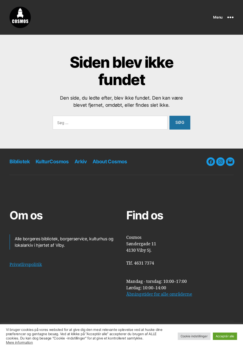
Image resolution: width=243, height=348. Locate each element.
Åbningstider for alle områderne (159, 294)
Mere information (19, 342)
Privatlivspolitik (25, 264)
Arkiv (81, 161)
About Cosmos (110, 161)
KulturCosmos (52, 161)
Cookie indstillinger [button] (194, 336)
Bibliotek (19, 161)
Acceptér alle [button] (225, 336)
